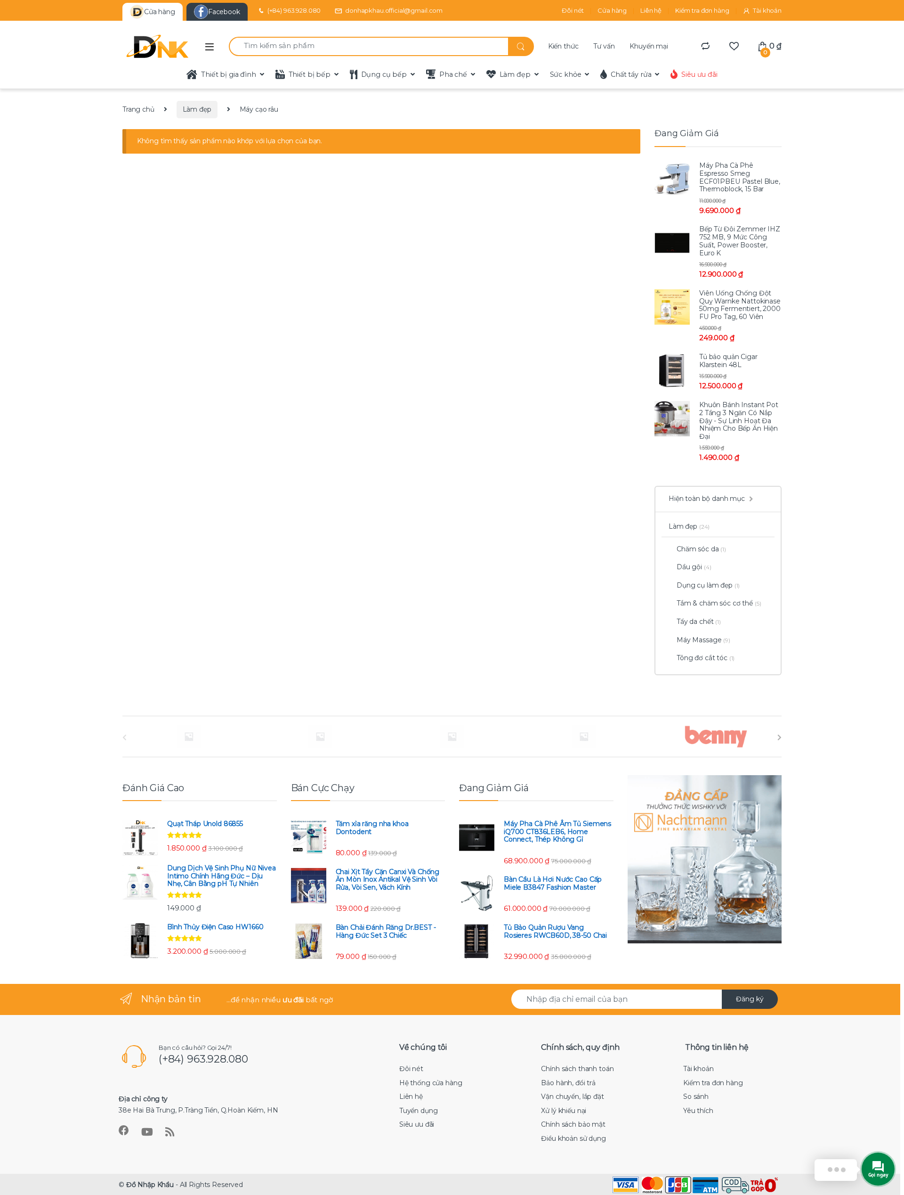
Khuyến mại (649, 46)
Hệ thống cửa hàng (430, 1083)
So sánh (696, 1096)
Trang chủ (138, 109)
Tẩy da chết (699, 621)
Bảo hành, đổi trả (568, 1083)
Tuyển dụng (418, 1110)
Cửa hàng (612, 10)
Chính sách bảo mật (573, 1124)
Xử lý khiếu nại (563, 1110)
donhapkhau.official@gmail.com (394, 10)
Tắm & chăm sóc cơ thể (719, 603)
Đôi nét (573, 10)
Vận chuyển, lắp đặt (572, 1096)
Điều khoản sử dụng (573, 1138)
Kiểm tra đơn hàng (702, 10)
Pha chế (453, 74)
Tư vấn (603, 46)
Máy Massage (703, 640)
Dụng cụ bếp (384, 74)
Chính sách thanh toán (577, 1068)
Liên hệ (651, 10)
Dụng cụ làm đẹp (708, 585)
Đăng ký (750, 999)
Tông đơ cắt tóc (705, 658)
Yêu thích (698, 1110)
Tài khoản (767, 10)
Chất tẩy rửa (631, 74)
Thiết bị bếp (310, 74)
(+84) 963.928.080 (294, 10)
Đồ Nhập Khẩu (150, 1184)
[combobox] (368, 46)
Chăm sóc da (701, 549)
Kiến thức (563, 46)
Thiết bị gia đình (228, 74)
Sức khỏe (565, 74)
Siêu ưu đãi (699, 74)
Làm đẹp (515, 74)
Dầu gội (694, 567)
